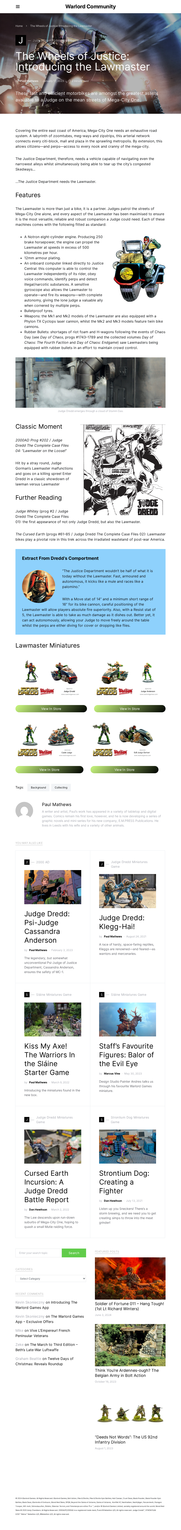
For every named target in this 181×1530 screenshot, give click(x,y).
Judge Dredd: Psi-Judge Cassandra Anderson (47, 926)
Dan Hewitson (38, 1209)
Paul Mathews (29, 81)
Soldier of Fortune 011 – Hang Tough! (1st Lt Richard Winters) (129, 1306)
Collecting (61, 787)
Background (38, 787)
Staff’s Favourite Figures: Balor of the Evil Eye (126, 1055)
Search (74, 1253)
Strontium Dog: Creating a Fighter (124, 1182)
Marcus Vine (112, 1073)
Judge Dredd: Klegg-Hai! (122, 922)
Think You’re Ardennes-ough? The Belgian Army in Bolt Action (127, 1373)
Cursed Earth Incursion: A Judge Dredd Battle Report (46, 1186)
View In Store (51, 709)
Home (19, 26)
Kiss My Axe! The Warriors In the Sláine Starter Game (49, 1059)
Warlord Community (90, 6)
